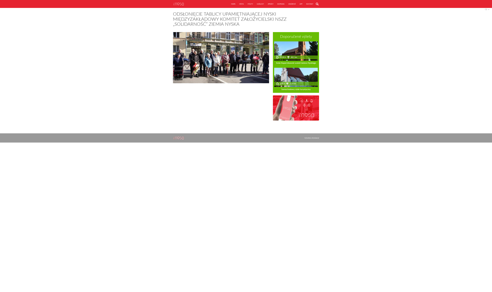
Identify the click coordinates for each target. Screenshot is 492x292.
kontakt (309, 4)
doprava (280, 4)
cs (486, 9)
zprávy (270, 4)
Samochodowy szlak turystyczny (296, 89)
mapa (233, 4)
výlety (250, 4)
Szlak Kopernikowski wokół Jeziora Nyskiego (296, 63)
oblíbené (292, 4)
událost (260, 4)
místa (241, 4)
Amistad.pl (315, 138)
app (301, 4)
